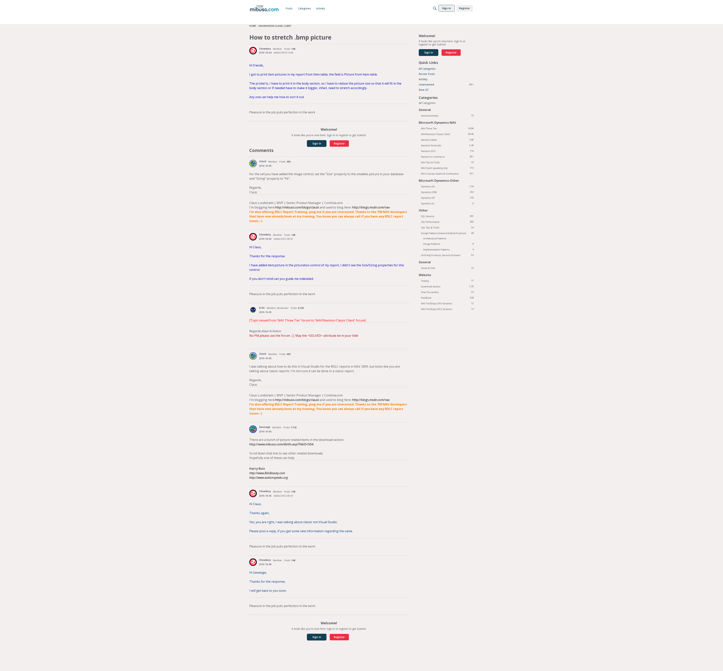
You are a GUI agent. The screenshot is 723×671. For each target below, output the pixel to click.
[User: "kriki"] (253, 310)
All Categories (427, 68)
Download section (447, 286)
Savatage (264, 427)
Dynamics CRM (447, 192)
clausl (262, 161)
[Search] (434, 8)
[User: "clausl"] (253, 163)
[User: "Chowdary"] (253, 50)
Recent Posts (427, 74)
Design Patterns (448, 244)
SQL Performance (447, 222)
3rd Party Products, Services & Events (447, 255)
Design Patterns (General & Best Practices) (447, 233)
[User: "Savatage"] (253, 429)
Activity (423, 79)
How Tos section (447, 292)
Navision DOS (447, 151)
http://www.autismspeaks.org (268, 478)
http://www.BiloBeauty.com (267, 473)
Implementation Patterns (448, 249)
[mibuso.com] (264, 8)
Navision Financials (447, 145)
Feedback (447, 297)
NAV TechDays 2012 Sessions (447, 309)
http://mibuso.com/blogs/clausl (297, 207)
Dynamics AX (447, 186)
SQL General (447, 216)
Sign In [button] (316, 143)
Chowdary (265, 48)
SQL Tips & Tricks (447, 227)
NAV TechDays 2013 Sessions (447, 303)
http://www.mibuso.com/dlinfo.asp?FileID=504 (281, 444)
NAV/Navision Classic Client (447, 134)
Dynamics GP (447, 197)
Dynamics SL (447, 203)
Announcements (447, 115)
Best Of (423, 90)
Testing (447, 280)
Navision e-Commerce (447, 156)
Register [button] (339, 143)
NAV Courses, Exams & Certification (447, 173)
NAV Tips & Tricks (447, 162)
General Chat (447, 268)
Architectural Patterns (434, 238)
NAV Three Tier (447, 128)
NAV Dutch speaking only (447, 168)
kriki (262, 307)
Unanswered (446, 84)
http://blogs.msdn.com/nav (371, 207)
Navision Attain (447, 139)
